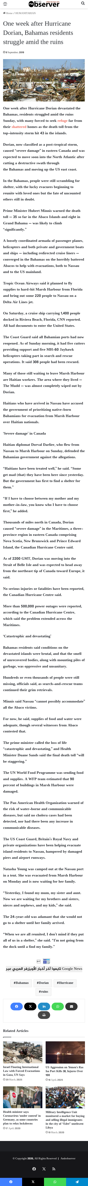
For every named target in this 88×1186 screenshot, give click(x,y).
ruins (44, 992)
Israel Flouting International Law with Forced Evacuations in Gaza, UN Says (21, 1071)
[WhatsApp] (58, 1006)
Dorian (44, 983)
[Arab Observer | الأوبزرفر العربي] (44, 4)
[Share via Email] (71, 1006)
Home (9, 13)
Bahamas (22, 983)
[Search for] (83, 5)
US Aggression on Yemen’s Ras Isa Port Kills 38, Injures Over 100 (64, 1071)
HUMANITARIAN (25, 13)
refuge (63, 121)
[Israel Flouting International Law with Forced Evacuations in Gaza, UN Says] (22, 1052)
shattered (19, 127)
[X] (30, 1006)
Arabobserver (68, 1158)
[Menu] (5, 5)
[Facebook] (16, 1006)
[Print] (44, 1015)
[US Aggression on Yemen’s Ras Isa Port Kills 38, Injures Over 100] (65, 1052)
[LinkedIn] (44, 1006)
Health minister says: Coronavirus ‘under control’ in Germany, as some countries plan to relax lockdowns (22, 1118)
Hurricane (66, 983)
